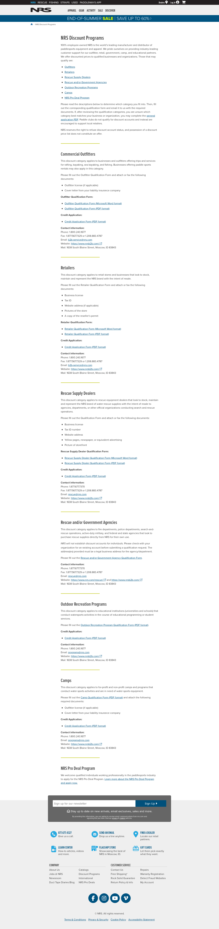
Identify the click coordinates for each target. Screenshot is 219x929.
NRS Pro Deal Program (77, 97)
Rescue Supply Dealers (77, 77)
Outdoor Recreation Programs (81, 87)
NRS (33, 2)
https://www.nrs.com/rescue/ (88, 580)
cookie (122, 818)
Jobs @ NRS (56, 874)
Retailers (69, 72)
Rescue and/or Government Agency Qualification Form (111, 558)
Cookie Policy (118, 919)
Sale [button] (100, 10)
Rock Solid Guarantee (123, 878)
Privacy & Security (98, 919)
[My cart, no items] (185, 2)
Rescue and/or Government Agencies (86, 82)
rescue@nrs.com (77, 494)
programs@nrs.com (78, 652)
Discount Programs (89, 874)
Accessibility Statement (141, 919)
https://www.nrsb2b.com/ (86, 243)
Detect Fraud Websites (153, 878)
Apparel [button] (72, 10)
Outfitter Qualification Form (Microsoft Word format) (93, 203)
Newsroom (55, 878)
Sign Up (150, 803)
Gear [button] (81, 10)
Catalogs (83, 869)
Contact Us (117, 869)
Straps (65, 2)
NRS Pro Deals (87, 882)
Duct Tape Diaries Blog (62, 882)
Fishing (54, 2)
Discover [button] (110, 10)
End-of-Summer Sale (109, 18)
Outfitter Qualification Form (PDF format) (87, 208)
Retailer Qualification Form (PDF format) (87, 334)
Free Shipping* (119, 874)
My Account (147, 882)
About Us (54, 869)
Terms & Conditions (75, 919)
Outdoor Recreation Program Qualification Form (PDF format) (114, 625)
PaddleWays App (90, 2)
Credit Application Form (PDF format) (85, 221)
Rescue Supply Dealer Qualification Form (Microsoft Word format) (101, 458)
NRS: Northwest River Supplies (41, 10)
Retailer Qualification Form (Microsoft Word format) (93, 329)
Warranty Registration (152, 874)
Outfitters (70, 67)
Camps (68, 92)
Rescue (42, 2)
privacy (115, 818)
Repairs (144, 869)
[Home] (32, 24)
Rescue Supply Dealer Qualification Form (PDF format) (95, 463)
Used (75, 2)
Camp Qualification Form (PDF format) (102, 697)
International (86, 878)
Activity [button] (91, 10)
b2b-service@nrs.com (80, 239)
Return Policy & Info (122, 882)
